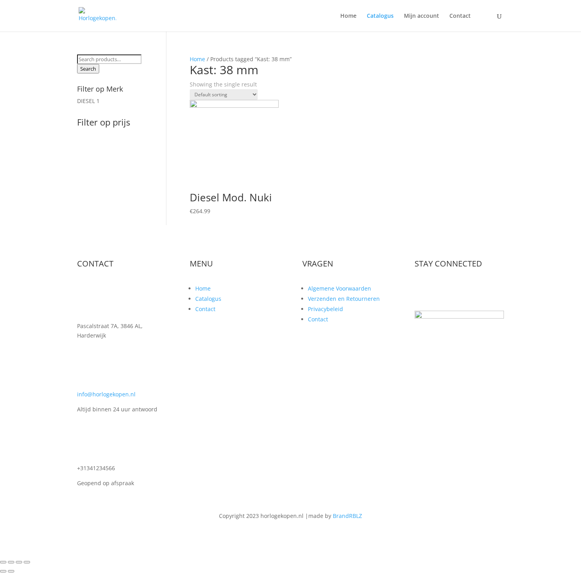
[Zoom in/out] (27, 562)
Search (88, 68)
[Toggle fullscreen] (19, 562)
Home (348, 16)
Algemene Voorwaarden (339, 288)
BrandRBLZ (347, 516)
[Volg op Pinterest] (468, 289)
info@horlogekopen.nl (106, 394)
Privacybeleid (325, 309)
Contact (460, 16)
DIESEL (86, 101)
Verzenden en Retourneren (344, 298)
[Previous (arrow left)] (3, 571)
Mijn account (421, 16)
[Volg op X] (436, 289)
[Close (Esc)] (3, 562)
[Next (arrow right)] (11, 571)
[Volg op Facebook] (421, 289)
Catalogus (380, 16)
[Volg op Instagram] (452, 289)
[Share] (11, 562)
